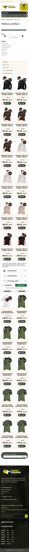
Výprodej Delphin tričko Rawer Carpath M (7, 436)
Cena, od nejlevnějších (8, 70)
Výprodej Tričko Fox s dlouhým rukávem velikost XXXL (21, 94)
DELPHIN (5, 49)
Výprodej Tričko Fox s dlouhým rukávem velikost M (7, 94)
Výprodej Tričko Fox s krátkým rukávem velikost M (21, 218)
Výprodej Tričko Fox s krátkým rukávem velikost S (21, 156)
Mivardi (4, 54)
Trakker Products (7, 45)
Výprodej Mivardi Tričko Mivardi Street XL (7, 312)
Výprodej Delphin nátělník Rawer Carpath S (22, 343)
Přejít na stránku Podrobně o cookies (14, 288)
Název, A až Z (6, 64)
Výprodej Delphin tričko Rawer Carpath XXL (7, 405)
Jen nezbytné (8, 285)
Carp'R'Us (5, 43)
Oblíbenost (5, 62)
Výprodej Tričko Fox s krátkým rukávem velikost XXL (21, 187)
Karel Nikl (5, 53)
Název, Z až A (6, 67)
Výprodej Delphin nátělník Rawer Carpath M (7, 343)
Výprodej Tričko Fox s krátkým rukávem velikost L (7, 187)
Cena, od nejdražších (7, 73)
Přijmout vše (21, 285)
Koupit (8, 103)
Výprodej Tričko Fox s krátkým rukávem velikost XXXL (7, 249)
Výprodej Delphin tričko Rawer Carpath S (21, 436)
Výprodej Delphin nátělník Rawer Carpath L (22, 312)
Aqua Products (6, 47)
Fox (4, 51)
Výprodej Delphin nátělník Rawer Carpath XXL (7, 374)
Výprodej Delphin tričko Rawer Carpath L (21, 405)
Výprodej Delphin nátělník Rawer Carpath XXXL (22, 374)
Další (24, 456)
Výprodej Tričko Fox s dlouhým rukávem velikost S (7, 125)
